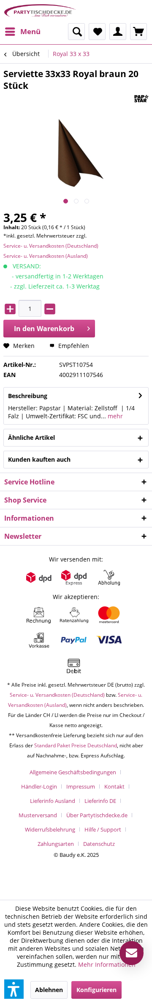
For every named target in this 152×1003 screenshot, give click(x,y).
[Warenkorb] (138, 31)
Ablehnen (49, 990)
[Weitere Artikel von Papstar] (141, 98)
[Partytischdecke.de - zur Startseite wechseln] (40, 11)
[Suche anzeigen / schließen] (76, 31)
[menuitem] (22, 31)
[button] (14, 989)
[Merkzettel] (97, 31)
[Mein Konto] (117, 31)
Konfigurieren (96, 990)
